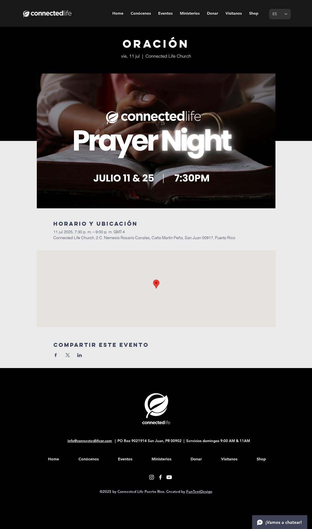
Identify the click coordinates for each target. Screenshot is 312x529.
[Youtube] (169, 477)
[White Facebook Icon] (160, 477)
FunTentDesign (199, 491)
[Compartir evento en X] (67, 355)
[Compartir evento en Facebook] (55, 355)
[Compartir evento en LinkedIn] (79, 355)
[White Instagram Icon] (151, 477)
